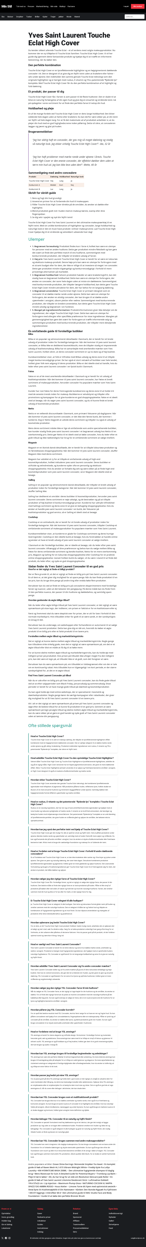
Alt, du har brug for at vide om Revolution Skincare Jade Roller (79, 1177)
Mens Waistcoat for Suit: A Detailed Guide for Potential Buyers (65, 1173)
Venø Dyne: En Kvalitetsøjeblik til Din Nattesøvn (51, 1189)
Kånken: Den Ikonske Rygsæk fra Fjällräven (96, 1189)
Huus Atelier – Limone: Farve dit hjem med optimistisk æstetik (85, 1186)
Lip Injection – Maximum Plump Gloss (62, 1183)
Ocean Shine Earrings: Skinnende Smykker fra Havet (78, 1164)
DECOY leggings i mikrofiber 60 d (45, 1192)
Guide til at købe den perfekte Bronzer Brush (63, 1196)
